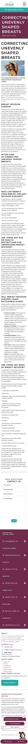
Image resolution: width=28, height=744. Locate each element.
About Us (6, 662)
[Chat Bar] (14, 741)
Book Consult (10, 683)
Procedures (7, 665)
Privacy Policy (8, 671)
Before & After (8, 669)
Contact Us (7, 667)
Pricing (6, 664)
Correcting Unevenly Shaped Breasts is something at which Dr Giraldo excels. (13, 99)
